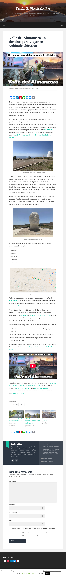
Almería (52, 449)
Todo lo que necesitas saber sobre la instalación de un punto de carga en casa (16, 420)
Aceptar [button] (47, 573)
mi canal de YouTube (44, 315)
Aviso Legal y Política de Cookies (52, 571)
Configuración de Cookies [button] (28, 573)
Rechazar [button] (40, 573)
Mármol (45, 452)
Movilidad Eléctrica (48, 446)
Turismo (50, 452)
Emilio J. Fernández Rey (33, 8)
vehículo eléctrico (54, 453)
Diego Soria (24, 315)
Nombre (12, 504)
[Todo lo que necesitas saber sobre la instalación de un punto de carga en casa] (16, 414)
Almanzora (46, 449)
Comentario (13, 481)
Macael (54, 450)
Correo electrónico (14, 512)
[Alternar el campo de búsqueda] (62, 25)
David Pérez (48, 130)
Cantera (56, 449)
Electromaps (13, 300)
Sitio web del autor (16, 460)
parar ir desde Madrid (22, 388)
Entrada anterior (47, 458)
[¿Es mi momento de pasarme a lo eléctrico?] (49, 414)
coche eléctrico (47, 450)
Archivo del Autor (12, 460)
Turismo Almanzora (17, 393)
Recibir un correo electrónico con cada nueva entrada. (25, 536)
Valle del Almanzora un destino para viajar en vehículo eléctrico (27, 42)
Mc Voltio (32, 315)
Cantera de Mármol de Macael (30, 385)
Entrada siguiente (48, 461)
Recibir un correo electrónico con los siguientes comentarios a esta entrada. (30, 533)
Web (10, 520)
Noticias (56, 446)
